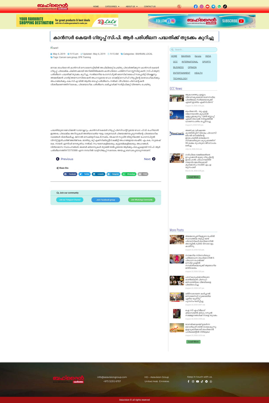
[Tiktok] (202, 381)
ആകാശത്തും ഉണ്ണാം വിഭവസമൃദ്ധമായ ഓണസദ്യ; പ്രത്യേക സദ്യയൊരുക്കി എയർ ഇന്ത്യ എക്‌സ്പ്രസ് (200, 98)
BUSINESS (178, 67)
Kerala (198, 56)
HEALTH (198, 73)
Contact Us (150, 6)
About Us (130, 6)
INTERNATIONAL (190, 61)
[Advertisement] (105, 107)
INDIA (208, 56)
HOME (174, 56)
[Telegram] (206, 381)
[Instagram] (193, 381)
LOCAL (149, 54)
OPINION (192, 67)
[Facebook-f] (188, 381)
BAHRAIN (140, 54)
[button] (179, 6)
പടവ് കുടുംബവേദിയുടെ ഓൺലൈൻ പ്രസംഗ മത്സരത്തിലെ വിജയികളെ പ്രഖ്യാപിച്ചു (198, 281)
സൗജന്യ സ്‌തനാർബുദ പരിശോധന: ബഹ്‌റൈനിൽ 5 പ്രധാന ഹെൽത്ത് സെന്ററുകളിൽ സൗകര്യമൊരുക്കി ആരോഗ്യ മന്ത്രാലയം (200, 261)
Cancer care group (68, 57)
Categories (111, 6)
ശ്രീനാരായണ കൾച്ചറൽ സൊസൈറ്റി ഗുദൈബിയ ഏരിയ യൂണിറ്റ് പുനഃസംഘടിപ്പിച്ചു (198, 297)
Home (96, 6)
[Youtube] (197, 381)
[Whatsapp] (211, 381)
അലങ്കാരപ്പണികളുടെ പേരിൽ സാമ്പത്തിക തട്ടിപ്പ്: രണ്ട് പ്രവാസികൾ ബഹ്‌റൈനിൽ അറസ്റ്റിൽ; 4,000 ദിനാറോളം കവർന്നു (200, 241)
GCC (175, 61)
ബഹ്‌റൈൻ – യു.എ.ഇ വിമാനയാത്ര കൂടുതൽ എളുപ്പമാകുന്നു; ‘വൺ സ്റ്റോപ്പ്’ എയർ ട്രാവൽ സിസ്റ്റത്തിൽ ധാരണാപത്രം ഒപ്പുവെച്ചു (200, 116)
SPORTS (206, 61)
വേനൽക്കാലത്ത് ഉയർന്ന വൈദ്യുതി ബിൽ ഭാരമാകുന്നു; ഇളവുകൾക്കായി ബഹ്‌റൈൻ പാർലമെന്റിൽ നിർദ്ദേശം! (200, 328)
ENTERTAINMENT (181, 73)
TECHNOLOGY (180, 78)
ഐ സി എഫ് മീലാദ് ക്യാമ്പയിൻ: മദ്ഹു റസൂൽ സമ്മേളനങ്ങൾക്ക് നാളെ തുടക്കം (201, 313)
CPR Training (84, 57)
